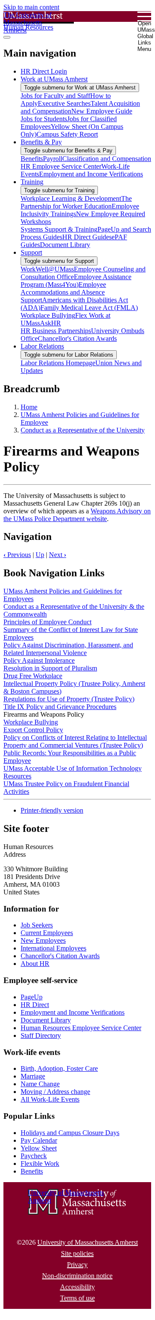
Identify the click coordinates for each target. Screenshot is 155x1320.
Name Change (40, 1084)
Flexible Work (40, 1163)
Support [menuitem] (31, 252)
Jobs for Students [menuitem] (44, 118)
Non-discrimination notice (77, 1275)
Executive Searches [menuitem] (64, 103)
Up (40, 554)
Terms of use (77, 1298)
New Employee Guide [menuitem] (101, 111)
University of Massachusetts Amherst (87, 1242)
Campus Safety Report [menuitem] (67, 134)
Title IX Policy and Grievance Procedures (59, 706)
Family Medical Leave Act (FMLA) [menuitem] (89, 307)
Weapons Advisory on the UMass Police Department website (77, 514)
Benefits (32, 1171)
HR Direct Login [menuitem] (44, 71)
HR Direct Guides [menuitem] (87, 237)
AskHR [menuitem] (50, 323)
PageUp (32, 997)
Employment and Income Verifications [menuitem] (91, 174)
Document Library (46, 1020)
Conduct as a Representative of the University (83, 430)
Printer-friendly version (52, 810)
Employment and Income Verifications (73, 1012)
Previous (17, 554)
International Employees (53, 948)
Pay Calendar (39, 1140)
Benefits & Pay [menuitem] (41, 142)
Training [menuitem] (32, 181)
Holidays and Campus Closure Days (70, 1132)
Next (57, 554)
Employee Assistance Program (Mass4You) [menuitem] (76, 280)
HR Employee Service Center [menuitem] (61, 166)
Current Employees (47, 932)
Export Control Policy (33, 729)
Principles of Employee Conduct (47, 622)
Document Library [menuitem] (65, 244)
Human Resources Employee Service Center (81, 1027)
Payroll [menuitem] (52, 158)
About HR (35, 963)
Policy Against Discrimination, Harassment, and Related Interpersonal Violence (68, 648)
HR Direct (35, 1004)
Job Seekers (37, 925)
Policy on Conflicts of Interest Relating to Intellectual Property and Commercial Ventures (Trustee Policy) (75, 741)
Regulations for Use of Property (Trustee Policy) (68, 699)
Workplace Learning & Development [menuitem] (71, 198)
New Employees (43, 940)
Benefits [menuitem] (32, 158)
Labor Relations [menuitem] (42, 346)
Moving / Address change (55, 1091)
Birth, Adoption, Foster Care (59, 1068)
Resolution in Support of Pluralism (50, 668)
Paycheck (34, 1155)
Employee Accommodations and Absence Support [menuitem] (63, 292)
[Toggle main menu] (6, 37)
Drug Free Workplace (32, 675)
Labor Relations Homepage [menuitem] (58, 363)
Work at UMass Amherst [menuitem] (54, 79)
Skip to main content (31, 7)
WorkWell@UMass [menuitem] (47, 269)
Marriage (33, 1076)
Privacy (77, 1264)
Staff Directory (41, 1035)
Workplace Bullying (30, 722)
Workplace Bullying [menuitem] (48, 315)
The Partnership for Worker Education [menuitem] (76, 202)
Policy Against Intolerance (39, 660)
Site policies (77, 1253)
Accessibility (77, 1286)
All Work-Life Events (50, 1099)
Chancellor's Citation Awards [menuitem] (77, 338)
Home (29, 407)
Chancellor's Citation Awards (60, 955)
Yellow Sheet (39, 1148)
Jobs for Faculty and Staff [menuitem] (55, 95)
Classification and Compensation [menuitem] (106, 158)
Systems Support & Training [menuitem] (59, 229)
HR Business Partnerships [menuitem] (56, 330)
